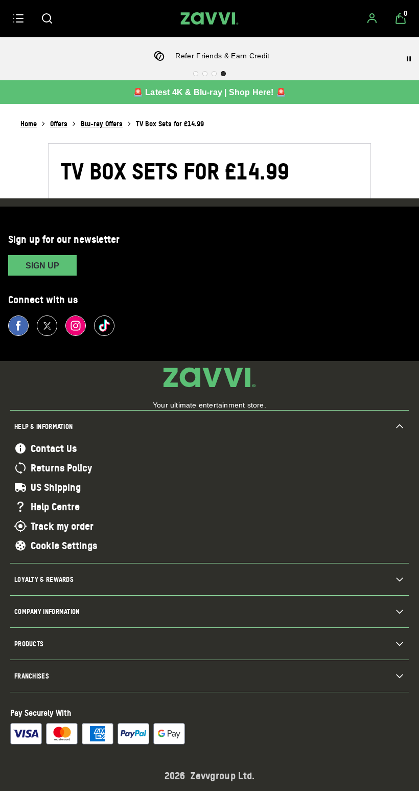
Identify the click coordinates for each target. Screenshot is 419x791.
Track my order (62, 526)
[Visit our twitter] (47, 325)
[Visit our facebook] (18, 325)
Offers (58, 123)
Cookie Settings (64, 545)
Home (28, 123)
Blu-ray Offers (102, 123)
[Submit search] (47, 18)
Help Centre (55, 507)
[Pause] (409, 59)
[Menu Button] (18, 18)
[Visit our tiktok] (104, 325)
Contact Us (54, 448)
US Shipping (56, 487)
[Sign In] (372, 18)
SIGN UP (42, 265)
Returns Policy (61, 468)
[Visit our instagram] (75, 325)
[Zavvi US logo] (209, 18)
